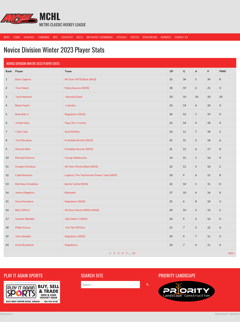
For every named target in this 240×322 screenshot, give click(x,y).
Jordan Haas (22, 122)
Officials (122, 37)
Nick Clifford (22, 210)
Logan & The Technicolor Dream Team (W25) (91, 175)
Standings (43, 37)
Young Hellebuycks (76, 157)
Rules (79, 37)
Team (68, 71)
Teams (16, 37)
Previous (11, 253)
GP (171, 71)
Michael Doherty (24, 157)
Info (55, 37)
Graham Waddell (24, 218)
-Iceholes (70, 105)
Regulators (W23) (75, 114)
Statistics (67, 37)
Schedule (29, 37)
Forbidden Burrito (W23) (79, 140)
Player (19, 71)
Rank (9, 71)
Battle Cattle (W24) (76, 183)
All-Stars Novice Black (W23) (81, 166)
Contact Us (181, 37)
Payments (166, 37)
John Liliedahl (23, 236)
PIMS (222, 71)
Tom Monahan (23, 140)
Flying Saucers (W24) (77, 87)
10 (133, 253)
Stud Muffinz (72, 131)
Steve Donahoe (24, 201)
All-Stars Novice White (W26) (82, 210)
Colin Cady (21, 131)
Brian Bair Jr (22, 114)
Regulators (71, 244)
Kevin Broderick (24, 244)
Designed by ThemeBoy (227, 314)
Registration (150, 37)
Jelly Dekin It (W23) (76, 218)
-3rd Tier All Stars (75, 227)
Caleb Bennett (23, 175)
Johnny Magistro (25, 192)
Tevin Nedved (23, 96)
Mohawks (70, 192)
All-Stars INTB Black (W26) (80, 79)
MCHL (49, 16)
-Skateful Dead (73, 96)
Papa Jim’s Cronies (75, 122)
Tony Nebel (22, 87)
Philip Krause (23, 227)
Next (231, 253)
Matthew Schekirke (26, 183)
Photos (134, 37)
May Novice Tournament (100, 37)
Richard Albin (23, 149)
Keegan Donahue (25, 166)
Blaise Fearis (22, 105)
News (6, 37)
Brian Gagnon (23, 79)
